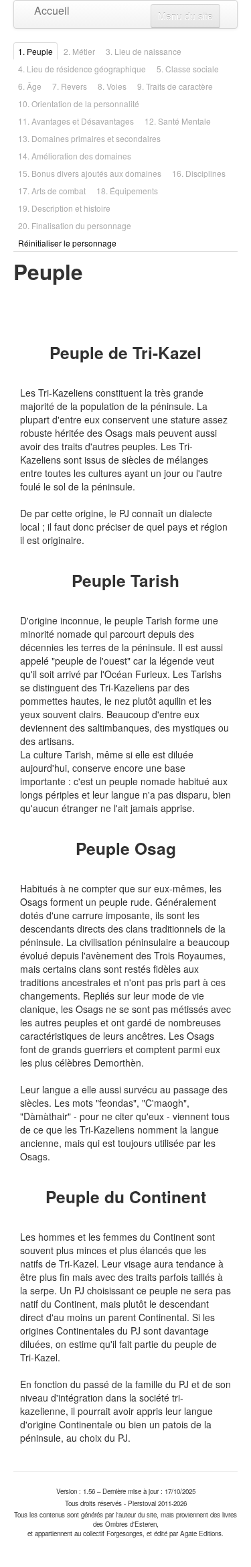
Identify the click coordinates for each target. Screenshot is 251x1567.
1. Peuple (35, 51)
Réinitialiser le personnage (67, 243)
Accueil (44, 10)
